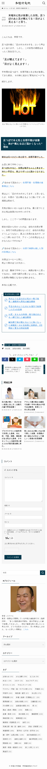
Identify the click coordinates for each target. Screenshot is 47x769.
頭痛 (17, 743)
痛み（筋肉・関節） (12, 710)
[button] (5, 359)
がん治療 (21, 676)
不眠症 (39, 689)
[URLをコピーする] (42, 359)
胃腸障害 (8, 731)
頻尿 (27, 743)
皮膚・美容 (9, 714)
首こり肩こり (32, 747)
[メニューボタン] (3, 3)
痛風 (28, 710)
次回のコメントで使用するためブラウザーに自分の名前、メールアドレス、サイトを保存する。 (24, 532)
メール (7, 513)
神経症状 (8, 718)
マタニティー (24, 685)
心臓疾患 (36, 701)
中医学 (7, 693)
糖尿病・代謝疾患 (11, 722)
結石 (26, 722)
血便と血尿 (20, 739)
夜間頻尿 (7, 701)
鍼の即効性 (35, 739)
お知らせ (8, 676)
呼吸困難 (8, 697)
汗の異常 (8, 706)
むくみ (34, 676)
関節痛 (7, 743)
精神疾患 (21, 718)
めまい (7, 681)
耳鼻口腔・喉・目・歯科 (14, 726)
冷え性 (7, 348)
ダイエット (9, 685)
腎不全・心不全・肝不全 (28, 731)
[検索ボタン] (44, 3)
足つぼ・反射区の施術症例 (15, 345)
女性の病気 (17, 348)
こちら (26, 629)
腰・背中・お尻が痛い (13, 735)
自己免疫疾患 (33, 735)
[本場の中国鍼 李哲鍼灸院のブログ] (23, 3)
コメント (8, 477)
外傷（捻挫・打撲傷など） (27, 697)
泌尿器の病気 (23, 706)
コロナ (18, 681)
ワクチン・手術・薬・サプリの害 (17, 689)
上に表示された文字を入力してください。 (20, 543)
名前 (7, 505)
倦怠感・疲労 (22, 693)
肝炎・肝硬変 (35, 726)
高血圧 (7, 751)
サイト (6, 522)
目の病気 (26, 348)
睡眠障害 (37, 714)
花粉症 (7, 739)
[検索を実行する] (42, 572)
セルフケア (32, 681)
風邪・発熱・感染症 (12, 747)
